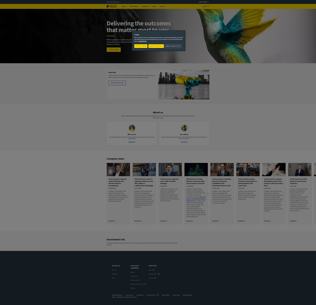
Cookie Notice (143, 41)
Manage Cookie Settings (173, 46)
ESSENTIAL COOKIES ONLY (156, 46)
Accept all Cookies (140, 46)
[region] (158, 40)
